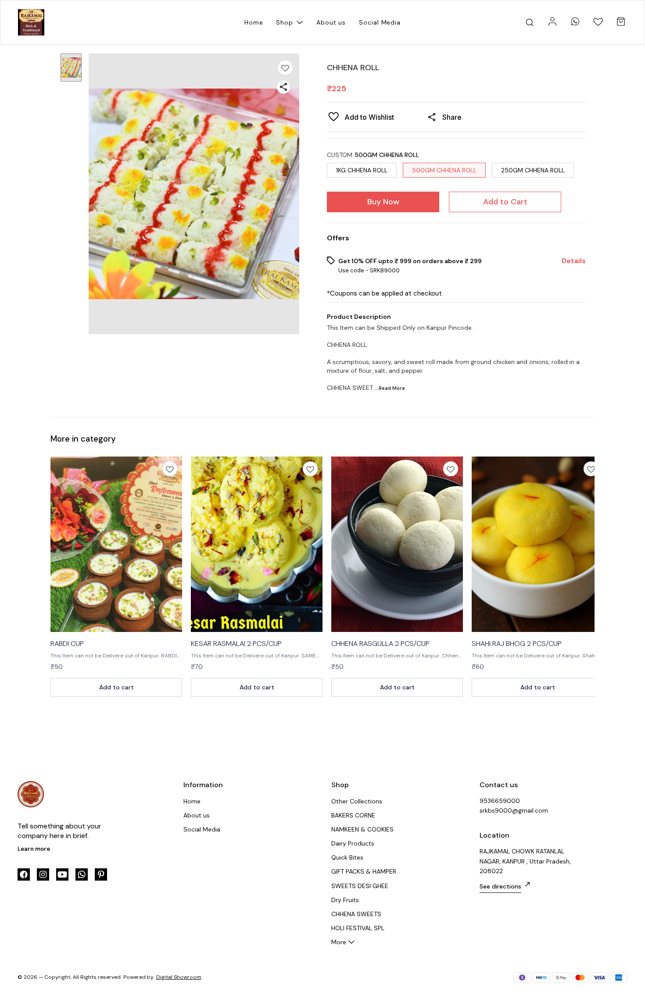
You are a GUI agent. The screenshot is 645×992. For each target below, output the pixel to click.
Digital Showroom (178, 977)
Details (574, 261)
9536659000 (500, 801)
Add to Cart (505, 201)
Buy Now (383, 201)
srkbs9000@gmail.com (514, 810)
